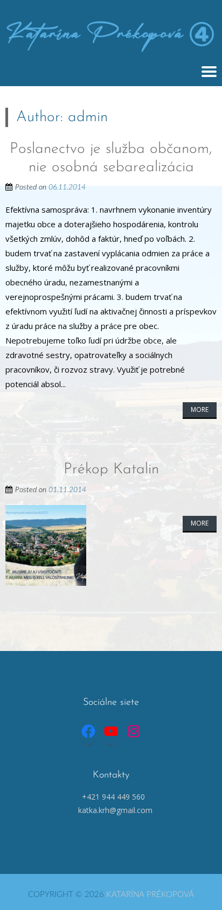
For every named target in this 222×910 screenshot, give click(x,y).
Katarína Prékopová (150, 895)
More (200, 409)
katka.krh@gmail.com (115, 810)
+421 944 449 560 (113, 797)
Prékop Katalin (111, 469)
